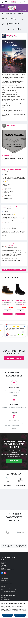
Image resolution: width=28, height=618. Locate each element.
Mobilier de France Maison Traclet (20, 545)
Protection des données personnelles (9, 589)
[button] (6, 2)
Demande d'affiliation (5, 599)
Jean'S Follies (10, 125)
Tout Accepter (20, 615)
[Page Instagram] (5, 573)
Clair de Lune (8, 304)
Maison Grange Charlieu (7, 545)
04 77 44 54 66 (4, 566)
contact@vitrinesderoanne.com (7, 569)
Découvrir (14, 395)
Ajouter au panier (8, 314)
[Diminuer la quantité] (5, 310)
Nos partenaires (4, 578)
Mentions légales (4, 580)
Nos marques (14, 473)
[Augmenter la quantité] (10, 310)
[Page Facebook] (2, 573)
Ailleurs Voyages (11, 35)
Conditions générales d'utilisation (8, 591)
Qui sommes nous (5, 576)
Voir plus (22, 269)
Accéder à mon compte (6, 588)
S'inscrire (3, 586)
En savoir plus (14, 460)
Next (25, 8)
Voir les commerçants (14, 358)
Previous (2, 8)
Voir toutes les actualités (10, 269)
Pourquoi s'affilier (4, 597)
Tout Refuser (7, 615)
